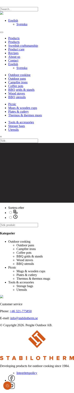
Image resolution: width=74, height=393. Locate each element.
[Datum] (15, 217)
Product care (16, 49)
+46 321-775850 (21, 311)
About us (14, 56)
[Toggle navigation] (1, 32)
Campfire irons (18, 82)
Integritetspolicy (26, 373)
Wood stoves (16, 93)
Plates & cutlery (18, 111)
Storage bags (16, 126)
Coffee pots (15, 86)
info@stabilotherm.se (24, 318)
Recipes (13, 53)
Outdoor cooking (19, 75)
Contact (13, 60)
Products (14, 38)
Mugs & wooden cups (22, 108)
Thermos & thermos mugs (25, 115)
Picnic (12, 104)
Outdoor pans (17, 78)
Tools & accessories (21, 122)
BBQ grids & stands (21, 89)
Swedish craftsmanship (23, 45)
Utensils (13, 129)
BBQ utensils (17, 97)
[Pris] (15, 212)
